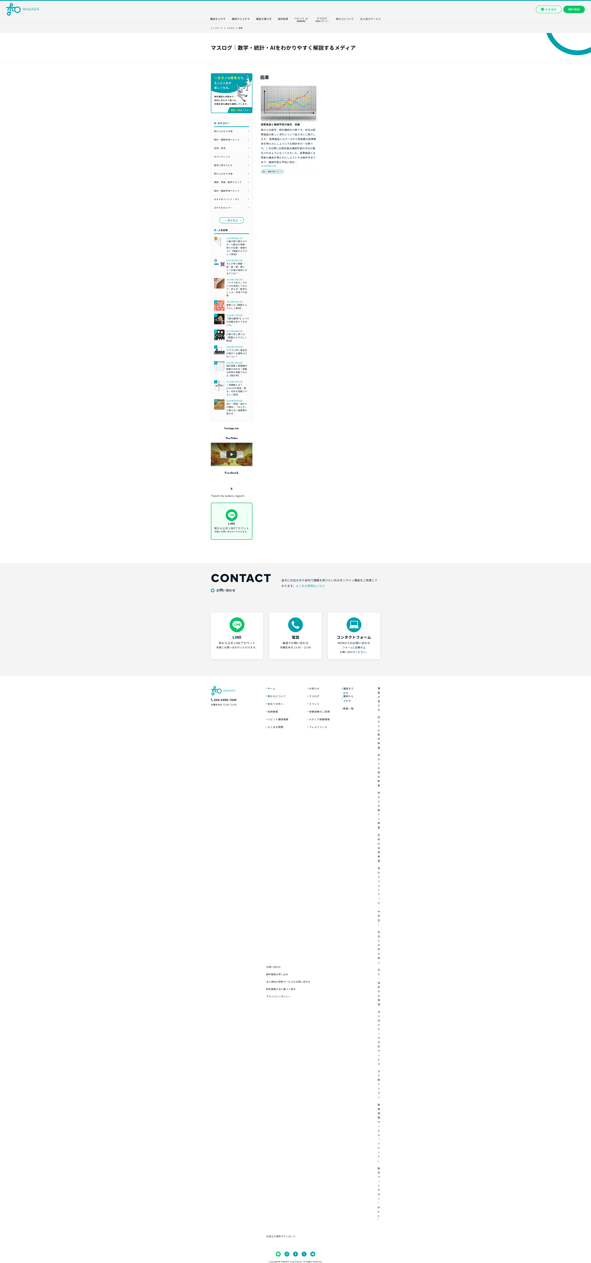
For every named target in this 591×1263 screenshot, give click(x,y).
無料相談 (574, 9)
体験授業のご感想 (319, 711)
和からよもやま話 (223, 131)
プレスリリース (318, 727)
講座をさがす (348, 691)
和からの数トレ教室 (379, 810)
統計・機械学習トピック (272, 171)
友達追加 (551, 9)
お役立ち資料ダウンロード (281, 1236)
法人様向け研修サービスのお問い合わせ (288, 981)
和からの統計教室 (379, 770)
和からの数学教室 (379, 732)
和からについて (277, 696)
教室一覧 (348, 708)
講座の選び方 (379, 699)
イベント (314, 704)
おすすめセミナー (223, 207)
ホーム (271, 688)
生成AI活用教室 (379, 847)
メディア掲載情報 (319, 719)
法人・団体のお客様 (379, 987)
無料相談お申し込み (277, 974)
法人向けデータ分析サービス (379, 1037)
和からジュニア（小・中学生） (379, 896)
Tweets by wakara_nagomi (228, 496)
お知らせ (314, 688)
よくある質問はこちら (310, 586)
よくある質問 (275, 727)
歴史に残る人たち (223, 165)
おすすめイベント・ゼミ (226, 199)
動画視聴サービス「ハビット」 (379, 1133)
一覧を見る (231, 220)
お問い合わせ (273, 966)
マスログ (314, 696)
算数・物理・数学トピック (228, 182)
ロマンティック (222, 156)
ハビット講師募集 (278, 719)
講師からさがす (348, 698)
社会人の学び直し (379, 947)
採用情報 (273, 711)
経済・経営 (220, 148)
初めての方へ (275, 704)
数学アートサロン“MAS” (379, 1194)
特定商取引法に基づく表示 (281, 989)
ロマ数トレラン (379, 1084)
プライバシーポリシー (278, 996)
